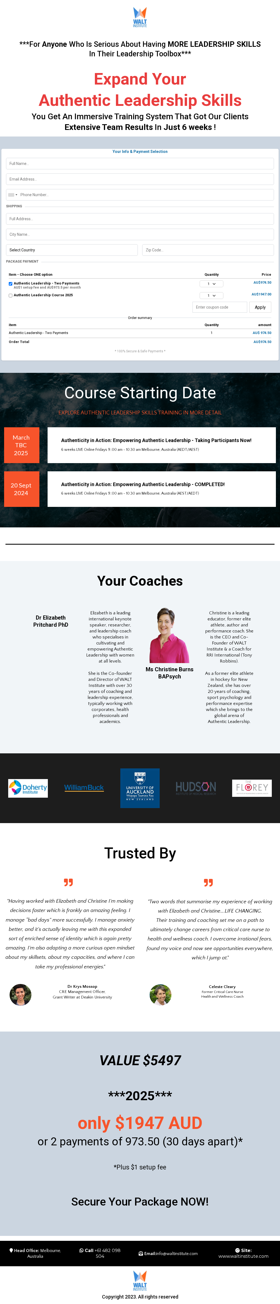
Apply (260, 307)
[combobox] (12, 194)
